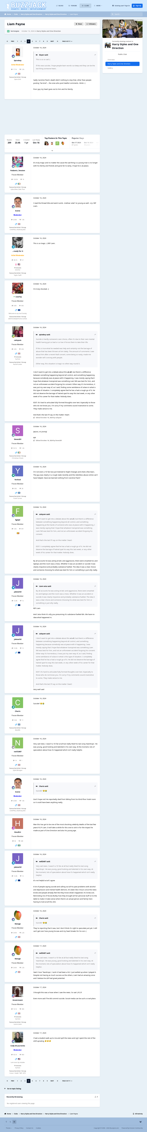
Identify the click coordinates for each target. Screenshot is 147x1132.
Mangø (18, 924)
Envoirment (18, 1000)
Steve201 (17, 439)
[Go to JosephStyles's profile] (46, 143)
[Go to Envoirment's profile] (17, 991)
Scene (17, 211)
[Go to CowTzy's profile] (17, 288)
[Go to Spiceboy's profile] (17, 52)
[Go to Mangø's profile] (63, 143)
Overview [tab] (111, 60)
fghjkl (17, 520)
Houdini (17, 832)
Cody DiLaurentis (17, 1046)
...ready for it (17, 251)
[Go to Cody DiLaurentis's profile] (17, 1037)
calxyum (17, 340)
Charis (17, 711)
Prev (12, 41)
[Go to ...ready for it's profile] (17, 242)
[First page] (7, 41)
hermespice (15, 31)
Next (52, 41)
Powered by (132, 1128)
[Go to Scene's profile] (17, 202)
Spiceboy (17, 60)
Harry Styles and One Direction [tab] (119, 64)
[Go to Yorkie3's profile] (17, 471)
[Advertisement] (73, 117)
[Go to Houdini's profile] (17, 823)
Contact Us (29, 1128)
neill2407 (17, 751)
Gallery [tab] (110, 68)
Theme (8, 1128)
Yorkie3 (17, 479)
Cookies (38, 1128)
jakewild (17, 592)
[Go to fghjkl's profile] (57, 143)
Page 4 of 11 (66, 41)
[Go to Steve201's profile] (17, 430)
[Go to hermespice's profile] (8, 31)
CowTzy (19, 297)
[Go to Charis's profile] (17, 702)
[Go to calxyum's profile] (17, 331)
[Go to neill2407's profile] (17, 743)
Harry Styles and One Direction (49, 31)
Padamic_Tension (17, 170)
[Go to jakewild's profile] (17, 583)
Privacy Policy (19, 1128)
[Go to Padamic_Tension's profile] (17, 162)
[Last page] (57, 41)
